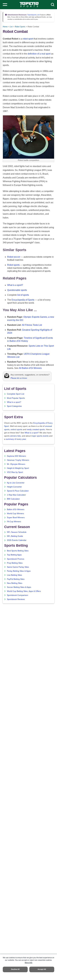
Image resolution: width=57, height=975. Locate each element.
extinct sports (16, 429)
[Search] (52, 4)
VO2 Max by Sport (15, 472)
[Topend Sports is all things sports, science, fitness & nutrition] (29, 4)
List (11, 27)
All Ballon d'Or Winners (30, 368)
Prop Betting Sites (15, 563)
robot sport (28, 39)
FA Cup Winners (14, 522)
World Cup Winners (15, 513)
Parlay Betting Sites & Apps (19, 571)
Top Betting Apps (14, 555)
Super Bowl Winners (16, 517)
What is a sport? (15, 285)
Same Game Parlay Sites (18, 567)
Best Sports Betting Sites (17, 551)
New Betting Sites (14, 583)
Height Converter (14, 487)
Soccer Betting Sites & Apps (19, 587)
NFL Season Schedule (16, 532)
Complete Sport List (15, 394)
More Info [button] (28, 963)
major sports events (40, 436)
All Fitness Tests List (32, 325)
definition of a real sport (39, 54)
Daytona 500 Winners (16, 456)
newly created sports (36, 429)
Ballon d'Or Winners (15, 509)
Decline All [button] (15, 969)
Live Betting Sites (14, 575)
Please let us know (19, 378)
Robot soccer (13, 257)
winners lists (15, 436)
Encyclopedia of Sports (23, 300)
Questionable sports (17, 290)
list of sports (23, 295)
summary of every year (16, 439)
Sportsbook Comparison (17, 595)
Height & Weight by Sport (18, 468)
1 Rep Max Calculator (16, 495)
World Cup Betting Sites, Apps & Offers (24, 591)
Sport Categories (14, 406)
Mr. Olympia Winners (16, 464)
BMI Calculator (13, 499)
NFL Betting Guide (15, 536)
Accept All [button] (42, 969)
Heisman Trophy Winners (18, 460)
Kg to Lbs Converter (15, 483)
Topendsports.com (33, 15)
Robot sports (13, 265)
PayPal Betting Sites (15, 579)
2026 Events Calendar (16, 540)
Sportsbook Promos (15, 559)
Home (5, 27)
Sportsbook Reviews (16, 599)
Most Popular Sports (16, 398)
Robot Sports (20, 27)
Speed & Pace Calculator (18, 491)
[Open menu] (5, 5)
